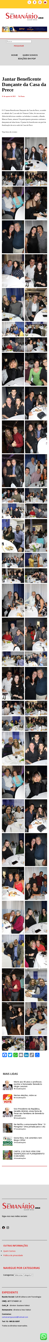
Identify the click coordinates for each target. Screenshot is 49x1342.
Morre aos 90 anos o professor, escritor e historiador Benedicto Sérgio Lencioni (28, 1084)
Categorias (8, 1275)
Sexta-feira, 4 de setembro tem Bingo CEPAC (28, 1139)
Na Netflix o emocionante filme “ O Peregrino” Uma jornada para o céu (29, 1125)
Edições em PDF (27, 58)
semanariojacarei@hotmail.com (15, 1317)
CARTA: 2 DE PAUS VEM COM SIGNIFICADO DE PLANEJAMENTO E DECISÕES (29, 1153)
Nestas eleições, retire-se (25, 1095)
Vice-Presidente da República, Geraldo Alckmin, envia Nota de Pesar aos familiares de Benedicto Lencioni (29, 1112)
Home (14, 55)
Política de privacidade (13, 1255)
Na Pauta (21, 96)
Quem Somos (30, 55)
